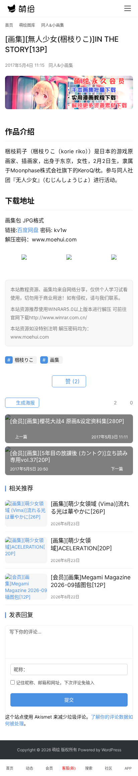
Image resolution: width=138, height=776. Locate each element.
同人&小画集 (61, 65)
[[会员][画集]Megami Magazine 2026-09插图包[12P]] (26, 587)
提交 (69, 700)
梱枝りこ (24, 360)
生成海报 (25, 402)
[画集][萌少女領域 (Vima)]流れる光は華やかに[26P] (90, 508)
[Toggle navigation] (128, 8)
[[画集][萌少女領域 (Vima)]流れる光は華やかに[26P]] (26, 513)
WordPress (111, 749)
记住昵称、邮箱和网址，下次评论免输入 (54, 682)
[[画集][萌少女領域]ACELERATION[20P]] (26, 550)
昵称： (21, 669)
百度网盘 (28, 230)
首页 (9, 25)
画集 (54, 360)
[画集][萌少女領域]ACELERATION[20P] (81, 544)
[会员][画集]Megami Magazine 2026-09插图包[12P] (91, 581)
